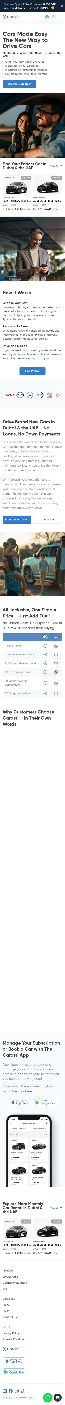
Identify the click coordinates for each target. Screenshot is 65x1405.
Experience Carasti (17, 519)
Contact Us (47, 519)
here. (28, 1091)
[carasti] (11, 1350)
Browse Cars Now (19, 83)
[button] (58, 1398)
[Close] (61, 6)
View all (53, 166)
